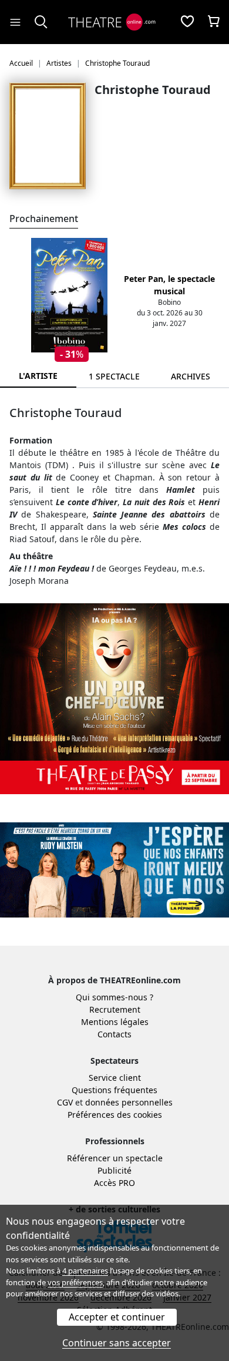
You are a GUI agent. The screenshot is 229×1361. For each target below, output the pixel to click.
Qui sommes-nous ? (114, 997)
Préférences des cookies (115, 1114)
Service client (115, 1077)
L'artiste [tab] (38, 375)
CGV (65, 1102)
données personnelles (129, 1102)
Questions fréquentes (114, 1089)
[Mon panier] (214, 22)
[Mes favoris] (187, 22)
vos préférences (75, 1282)
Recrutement (114, 1009)
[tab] (114, 376)
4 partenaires (85, 1270)
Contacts (114, 1034)
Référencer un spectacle (115, 1158)
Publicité (114, 1170)
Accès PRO (114, 1182)
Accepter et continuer (117, 1316)
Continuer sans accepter (116, 1342)
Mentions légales (115, 1021)
